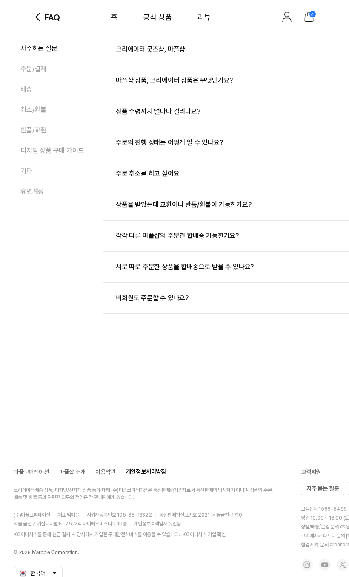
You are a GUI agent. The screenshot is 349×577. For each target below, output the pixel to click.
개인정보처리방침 (146, 471)
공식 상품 (157, 17)
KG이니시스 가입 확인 (204, 534)
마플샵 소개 (72, 471)
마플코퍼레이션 (31, 471)
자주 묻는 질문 (322, 488)
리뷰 (204, 17)
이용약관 (105, 471)
